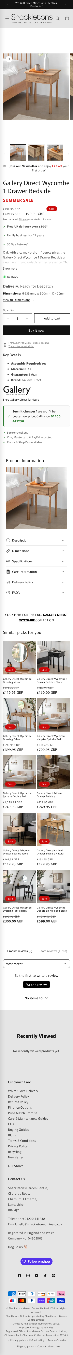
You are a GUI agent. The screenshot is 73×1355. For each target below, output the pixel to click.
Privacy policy (18, 1340)
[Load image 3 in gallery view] (55, 152)
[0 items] (67, 18)
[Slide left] (4, 153)
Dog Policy (15, 1247)
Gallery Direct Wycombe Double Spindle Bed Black (52, 909)
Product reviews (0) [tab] (19, 951)
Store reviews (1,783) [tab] (53, 951)
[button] (57, 18)
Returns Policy (18, 1102)
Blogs (12, 1135)
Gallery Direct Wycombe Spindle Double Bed (17, 794)
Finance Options (20, 1107)
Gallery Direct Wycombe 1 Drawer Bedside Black (52, 680)
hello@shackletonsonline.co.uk (39, 1224)
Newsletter (16, 1157)
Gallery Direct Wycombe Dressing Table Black (17, 909)
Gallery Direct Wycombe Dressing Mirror (17, 680)
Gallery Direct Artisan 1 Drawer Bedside (50, 794)
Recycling (14, 1151)
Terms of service (57, 1340)
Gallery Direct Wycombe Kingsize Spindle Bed (51, 737)
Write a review (36, 984)
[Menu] (7, 18)
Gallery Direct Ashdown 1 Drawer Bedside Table (17, 852)
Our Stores (15, 1166)
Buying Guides (18, 1129)
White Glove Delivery (23, 1091)
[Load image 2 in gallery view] (36, 152)
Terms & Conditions (22, 1140)
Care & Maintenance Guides (28, 1118)
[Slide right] (68, 153)
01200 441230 (35, 1218)
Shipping (23, 219)
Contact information (49, 1346)
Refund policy (36, 1340)
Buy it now (36, 330)
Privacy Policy (18, 1146)
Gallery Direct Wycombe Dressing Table (17, 737)
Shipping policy (25, 1346)
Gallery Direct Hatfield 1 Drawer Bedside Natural (51, 852)
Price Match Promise (22, 1113)
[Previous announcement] (7, 4)
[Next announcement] (65, 4)
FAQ (11, 1124)
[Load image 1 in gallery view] (18, 152)
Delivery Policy (18, 1096)
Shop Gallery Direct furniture (21, 399)
